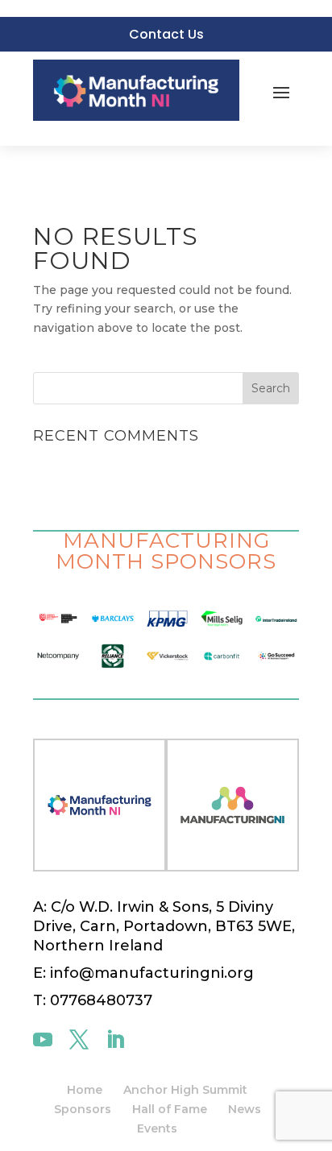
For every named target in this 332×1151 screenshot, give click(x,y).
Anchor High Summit (185, 1090)
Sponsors (82, 1109)
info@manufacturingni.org (150, 973)
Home (84, 1090)
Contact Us (166, 34)
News (244, 1109)
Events (157, 1128)
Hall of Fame (169, 1109)
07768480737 (101, 1000)
